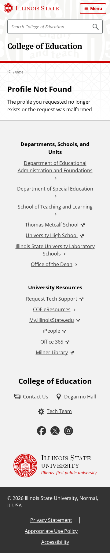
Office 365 (51, 341)
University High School (52, 235)
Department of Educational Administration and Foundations (55, 167)
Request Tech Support (51, 298)
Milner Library (52, 352)
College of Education (44, 46)
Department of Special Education (55, 188)
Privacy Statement (51, 520)
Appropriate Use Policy (51, 531)
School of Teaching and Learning (55, 206)
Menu (96, 8)
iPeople (51, 330)
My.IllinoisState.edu (51, 320)
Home (18, 72)
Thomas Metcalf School (52, 224)
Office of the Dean (51, 264)
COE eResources (52, 309)
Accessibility (55, 542)
